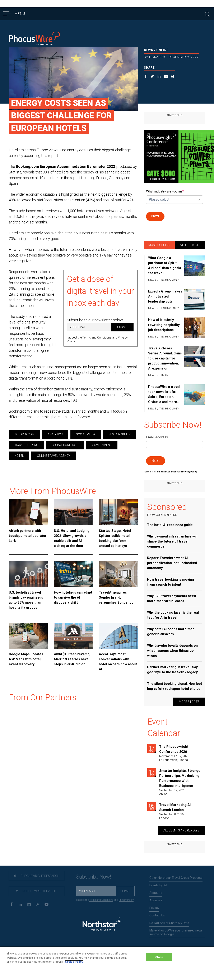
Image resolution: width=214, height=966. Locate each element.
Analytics (55, 434)
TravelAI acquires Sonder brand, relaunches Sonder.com (117, 597)
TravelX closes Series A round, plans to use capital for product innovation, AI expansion (165, 358)
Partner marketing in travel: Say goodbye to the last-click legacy (172, 669)
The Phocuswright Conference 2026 (173, 749)
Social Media (85, 434)
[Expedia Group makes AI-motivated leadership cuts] (194, 300)
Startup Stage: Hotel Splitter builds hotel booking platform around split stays (115, 538)
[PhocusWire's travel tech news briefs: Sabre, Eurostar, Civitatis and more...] (194, 398)
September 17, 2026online (172, 792)
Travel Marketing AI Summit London (175, 807)
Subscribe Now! (93, 877)
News (148, 50)
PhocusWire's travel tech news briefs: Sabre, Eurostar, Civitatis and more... (164, 394)
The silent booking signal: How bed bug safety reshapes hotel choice (174, 686)
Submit (122, 327)
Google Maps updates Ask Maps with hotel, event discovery (26, 659)
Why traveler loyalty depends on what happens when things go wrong (172, 651)
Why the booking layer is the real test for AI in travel (173, 615)
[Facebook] (11, 904)
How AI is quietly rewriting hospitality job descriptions (164, 325)
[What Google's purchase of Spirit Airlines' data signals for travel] (194, 269)
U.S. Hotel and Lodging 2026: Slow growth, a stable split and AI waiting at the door (71, 538)
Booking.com (24, 434)
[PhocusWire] (34, 39)
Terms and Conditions (97, 337)
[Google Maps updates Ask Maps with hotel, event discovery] (28, 636)
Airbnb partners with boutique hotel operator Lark (28, 536)
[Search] (207, 13)
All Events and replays (181, 830)
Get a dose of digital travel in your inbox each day (100, 291)
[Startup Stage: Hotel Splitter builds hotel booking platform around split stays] (118, 512)
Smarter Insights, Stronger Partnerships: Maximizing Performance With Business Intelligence (180, 778)
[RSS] (37, 904)
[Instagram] (29, 904)
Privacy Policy (126, 899)
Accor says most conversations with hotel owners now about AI (118, 661)
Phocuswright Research (39, 875)
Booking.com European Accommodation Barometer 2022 (65, 166)
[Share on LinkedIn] (159, 77)
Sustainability (119, 434)
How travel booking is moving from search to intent (170, 581)
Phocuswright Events (39, 891)
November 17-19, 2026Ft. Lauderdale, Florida (174, 758)
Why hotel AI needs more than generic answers (170, 631)
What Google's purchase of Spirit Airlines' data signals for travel (164, 265)
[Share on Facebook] (146, 77)
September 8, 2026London (171, 816)
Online (162, 50)
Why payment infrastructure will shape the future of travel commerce (172, 541)
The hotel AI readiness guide (170, 525)
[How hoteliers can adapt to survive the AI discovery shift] (73, 574)
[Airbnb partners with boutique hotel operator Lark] (28, 512)
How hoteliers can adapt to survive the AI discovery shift (73, 597)
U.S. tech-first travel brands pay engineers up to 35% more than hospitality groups (26, 599)
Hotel (19, 455)
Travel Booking (26, 445)
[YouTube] (46, 904)
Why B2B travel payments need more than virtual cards (171, 598)
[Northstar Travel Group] (102, 925)
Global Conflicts (65, 445)
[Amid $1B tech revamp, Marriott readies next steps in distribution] (73, 636)
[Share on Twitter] (152, 77)
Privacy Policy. (189, 472)
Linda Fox (157, 57)
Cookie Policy (74, 961)
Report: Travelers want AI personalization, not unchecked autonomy (172, 563)
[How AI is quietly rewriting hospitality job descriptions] (194, 328)
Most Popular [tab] (159, 245)
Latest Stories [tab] (189, 245)
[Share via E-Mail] (166, 77)
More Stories (189, 701)
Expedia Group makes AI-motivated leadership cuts (165, 296)
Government (102, 445)
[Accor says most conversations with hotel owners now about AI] (118, 636)
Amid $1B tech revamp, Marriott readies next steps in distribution (72, 659)
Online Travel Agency (53, 455)
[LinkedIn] (20, 904)
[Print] (173, 77)
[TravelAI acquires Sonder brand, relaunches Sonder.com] (118, 574)
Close (159, 956)
